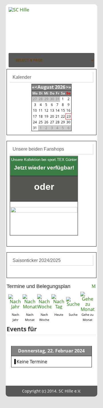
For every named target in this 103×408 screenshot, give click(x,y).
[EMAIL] (94, 287)
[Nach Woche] (44, 301)
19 (46, 116)
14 (58, 110)
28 (58, 122)
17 (35, 116)
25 (41, 122)
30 (68, 122)
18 (41, 116)
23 (69, 116)
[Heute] (59, 301)
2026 (60, 87)
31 (35, 127)
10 (35, 110)
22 (63, 116)
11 (41, 110)
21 (58, 116)
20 (52, 116)
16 (68, 110)
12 (46, 110)
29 (63, 122)
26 (46, 122)
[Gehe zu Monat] (87, 301)
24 (35, 122)
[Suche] (73, 301)
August (45, 87)
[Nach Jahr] (15, 301)
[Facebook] (89, 34)
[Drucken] (88, 287)
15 (63, 110)
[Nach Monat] (30, 301)
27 (52, 122)
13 (52, 110)
